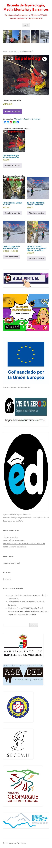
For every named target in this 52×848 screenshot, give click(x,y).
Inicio (5, 51)
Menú (26, 25)
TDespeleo (13, 51)
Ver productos (11, 256)
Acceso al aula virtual (11, 563)
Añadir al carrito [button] (12, 165)
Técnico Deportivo (32, 119)
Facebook (7, 579)
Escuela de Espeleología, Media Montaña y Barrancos (26, 7)
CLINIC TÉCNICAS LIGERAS (13, 540)
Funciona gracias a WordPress (14, 843)
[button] (44, 59)
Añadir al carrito (12, 111)
